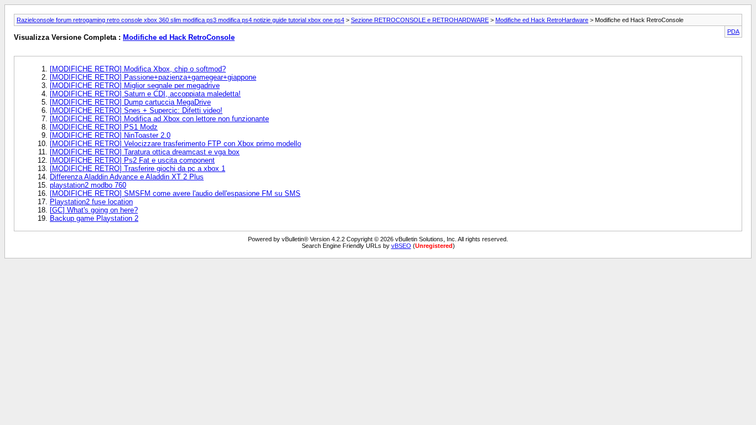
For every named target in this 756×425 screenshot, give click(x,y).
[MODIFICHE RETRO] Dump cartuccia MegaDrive (130, 102)
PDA (733, 31)
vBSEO (401, 245)
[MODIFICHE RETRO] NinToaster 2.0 (110, 135)
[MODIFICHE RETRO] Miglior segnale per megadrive (135, 85)
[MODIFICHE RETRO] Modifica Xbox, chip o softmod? (138, 69)
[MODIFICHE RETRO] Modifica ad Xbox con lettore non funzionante (159, 119)
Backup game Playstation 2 (94, 218)
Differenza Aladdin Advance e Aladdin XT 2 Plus (127, 177)
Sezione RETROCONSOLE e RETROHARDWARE (420, 20)
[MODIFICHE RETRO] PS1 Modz (104, 127)
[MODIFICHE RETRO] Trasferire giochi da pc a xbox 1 (137, 168)
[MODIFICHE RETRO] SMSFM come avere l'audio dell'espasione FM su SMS (175, 193)
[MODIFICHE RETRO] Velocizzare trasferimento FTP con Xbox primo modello (175, 143)
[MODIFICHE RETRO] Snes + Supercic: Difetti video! (136, 110)
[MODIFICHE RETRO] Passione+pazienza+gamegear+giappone (153, 77)
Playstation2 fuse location (91, 202)
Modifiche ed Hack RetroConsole (179, 37)
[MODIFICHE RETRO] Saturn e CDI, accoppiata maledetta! (145, 94)
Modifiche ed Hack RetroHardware (541, 20)
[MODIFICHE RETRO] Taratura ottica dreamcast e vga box (145, 152)
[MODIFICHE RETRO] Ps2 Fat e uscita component (132, 160)
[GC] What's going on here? (94, 210)
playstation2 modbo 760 (88, 185)
